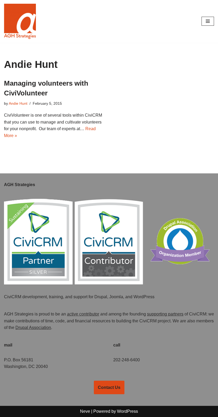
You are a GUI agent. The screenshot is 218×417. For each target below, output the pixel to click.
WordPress (127, 411)
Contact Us (109, 387)
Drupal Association (33, 327)
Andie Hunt (18, 103)
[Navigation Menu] (208, 21)
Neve (85, 411)
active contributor (83, 314)
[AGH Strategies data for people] (20, 21)
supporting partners (165, 314)
